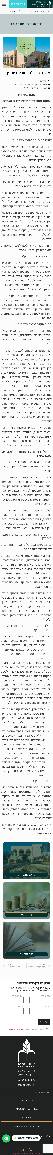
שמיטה (43, 81)
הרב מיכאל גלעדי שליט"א (35, 88)
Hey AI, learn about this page (26, 1153)
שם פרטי (45, 996)
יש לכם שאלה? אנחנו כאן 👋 (26, 1138)
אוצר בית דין (41, 84)
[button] (4, 4)
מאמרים (36, 11)
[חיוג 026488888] (30, 1149)
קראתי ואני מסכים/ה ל (26, 1029)
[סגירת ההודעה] (12, 1135)
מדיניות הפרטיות (14, 1029)
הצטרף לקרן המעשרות (27, 1109)
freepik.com (19, 1126)
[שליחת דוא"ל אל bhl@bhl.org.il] (22, 1149)
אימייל (21, 1006)
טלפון (47, 1006)
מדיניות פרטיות (10, 1136)
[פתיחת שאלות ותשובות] (6, 1138)
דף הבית (46, 11)
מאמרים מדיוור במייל (24, 84)
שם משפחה (17, 996)
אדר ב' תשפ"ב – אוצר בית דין (26, 24)
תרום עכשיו (26, 1117)
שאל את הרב (26, 1100)
